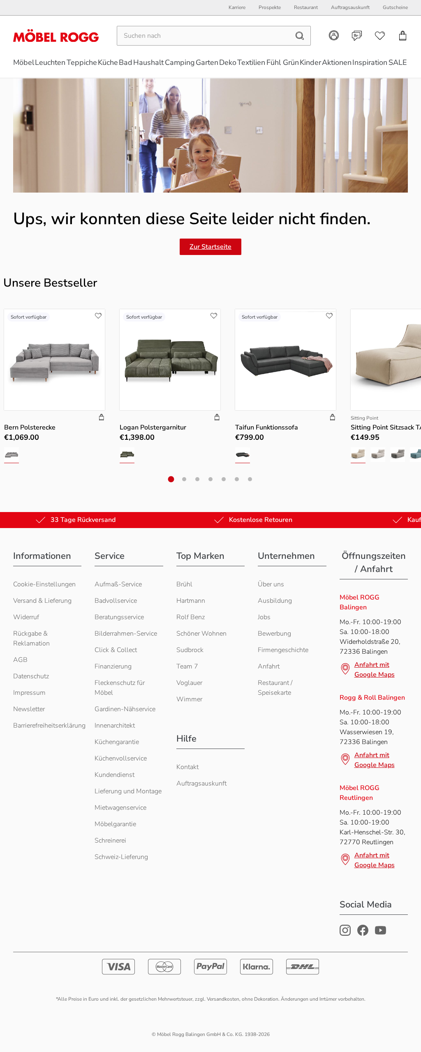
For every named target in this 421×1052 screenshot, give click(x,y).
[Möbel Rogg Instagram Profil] (345, 933)
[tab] (171, 479)
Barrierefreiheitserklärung (49, 725)
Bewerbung (274, 633)
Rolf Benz (190, 617)
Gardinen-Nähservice (125, 709)
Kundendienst (114, 774)
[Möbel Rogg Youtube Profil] (380, 933)
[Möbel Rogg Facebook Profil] (362, 933)
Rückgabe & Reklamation (31, 638)
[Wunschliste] (380, 36)
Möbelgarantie (115, 824)
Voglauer (189, 682)
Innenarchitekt (115, 725)
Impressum (29, 692)
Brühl (184, 584)
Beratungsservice (119, 617)
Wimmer (189, 699)
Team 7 (187, 666)
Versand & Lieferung (42, 600)
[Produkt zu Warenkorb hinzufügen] (101, 418)
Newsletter (29, 709)
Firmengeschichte (283, 650)
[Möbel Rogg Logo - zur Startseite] (56, 35)
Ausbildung (275, 600)
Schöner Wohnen (201, 633)
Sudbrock (190, 650)
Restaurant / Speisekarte (275, 687)
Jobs (264, 617)
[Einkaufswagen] (403, 36)
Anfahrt (269, 666)
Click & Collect (116, 650)
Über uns (271, 584)
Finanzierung (113, 666)
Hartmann (190, 600)
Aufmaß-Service (118, 584)
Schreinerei (110, 840)
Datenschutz (31, 676)
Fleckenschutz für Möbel (120, 687)
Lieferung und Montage (128, 791)
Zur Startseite (210, 246)
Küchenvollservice (121, 758)
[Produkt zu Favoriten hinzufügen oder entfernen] (98, 315)
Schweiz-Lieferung (121, 856)
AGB (20, 659)
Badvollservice (116, 600)
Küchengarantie (117, 742)
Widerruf (26, 617)
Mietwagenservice (120, 807)
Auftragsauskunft (201, 783)
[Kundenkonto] (334, 35)
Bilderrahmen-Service (126, 633)
